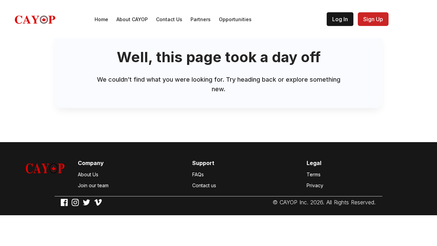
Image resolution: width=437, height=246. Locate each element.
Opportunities (235, 19)
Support (203, 163)
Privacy (315, 185)
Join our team (93, 185)
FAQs (198, 174)
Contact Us (169, 19)
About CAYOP (132, 19)
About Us (88, 174)
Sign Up (373, 19)
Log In (340, 19)
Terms (314, 174)
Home (101, 19)
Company (91, 163)
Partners (201, 19)
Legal (314, 163)
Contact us (204, 185)
